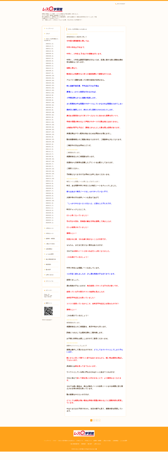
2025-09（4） (50, 53)
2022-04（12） (50, 139)
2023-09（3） (50, 97)
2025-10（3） (50, 51)
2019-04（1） (50, 215)
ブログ (48, 33)
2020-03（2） (50, 198)
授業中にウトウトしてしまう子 (77, 345)
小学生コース (50, 228)
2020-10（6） (50, 183)
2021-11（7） (50, 151)
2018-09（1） (50, 222)
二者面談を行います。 (74, 152)
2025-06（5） (50, 61)
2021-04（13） (50, 168)
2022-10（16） (50, 124)
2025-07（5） (50, 58)
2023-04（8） (50, 110)
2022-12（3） (50, 119)
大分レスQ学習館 (79, 449)
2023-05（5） (50, 107)
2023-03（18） (50, 112)
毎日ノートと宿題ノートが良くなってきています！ (83, 181)
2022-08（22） (50, 129)
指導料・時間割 (50, 238)
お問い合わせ (50, 274)
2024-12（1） (50, 68)
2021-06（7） (50, 164)
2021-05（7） (50, 166)
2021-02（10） (50, 173)
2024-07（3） (50, 73)
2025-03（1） (50, 65)
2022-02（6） (50, 144)
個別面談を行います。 (74, 322)
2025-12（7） (50, 46)
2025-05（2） (50, 63)
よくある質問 (50, 254)
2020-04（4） (50, 195)
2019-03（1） (50, 217)
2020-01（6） (50, 203)
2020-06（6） (50, 193)
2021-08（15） (50, 159)
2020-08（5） (50, 188)
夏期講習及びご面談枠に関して (77, 37)
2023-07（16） (50, 102)
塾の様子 (48, 269)
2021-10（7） (50, 154)
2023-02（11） (50, 114)
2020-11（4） (50, 181)
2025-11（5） (50, 48)
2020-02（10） (50, 200)
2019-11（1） (50, 208)
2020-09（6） (50, 186)
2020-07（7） (50, 190)
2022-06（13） (50, 134)
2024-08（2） (50, 70)
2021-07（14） (50, 161)
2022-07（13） (50, 132)
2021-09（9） (50, 156)
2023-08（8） (50, 100)
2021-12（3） (50, 149)
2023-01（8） (50, 117)
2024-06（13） (50, 75)
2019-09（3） (50, 213)
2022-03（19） (50, 141)
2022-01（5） (50, 146)
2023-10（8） (50, 95)
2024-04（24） (50, 80)
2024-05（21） (50, 78)
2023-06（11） (50, 105)
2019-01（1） (50, 220)
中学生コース (50, 233)
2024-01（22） (50, 88)
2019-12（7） (50, 205)
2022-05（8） (50, 137)
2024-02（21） (50, 85)
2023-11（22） (50, 92)
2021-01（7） (50, 176)
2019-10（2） (50, 210)
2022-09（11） (50, 127)
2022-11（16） (50, 122)
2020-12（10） (50, 178)
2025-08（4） (50, 56)
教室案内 (48, 264)
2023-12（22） (50, 90)
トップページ (50, 28)
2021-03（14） (50, 171)
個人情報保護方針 (51, 259)
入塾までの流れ (50, 243)
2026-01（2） (50, 43)
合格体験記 (49, 249)
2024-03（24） (50, 83)
